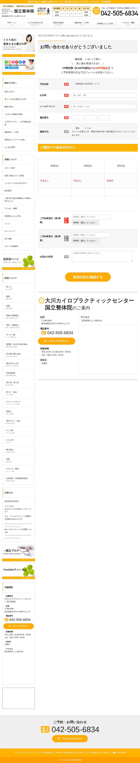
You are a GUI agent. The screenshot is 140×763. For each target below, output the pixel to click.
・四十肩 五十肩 (12, 384)
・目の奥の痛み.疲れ (13, 355)
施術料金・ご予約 (82, 24)
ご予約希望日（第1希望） (50, 220)
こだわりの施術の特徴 (13, 114)
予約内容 (44, 84)
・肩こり (9, 288)
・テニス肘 (10, 431)
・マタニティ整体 (12, 470)
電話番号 (44, 117)
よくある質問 (10, 147)
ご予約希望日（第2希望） (50, 238)
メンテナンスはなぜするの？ (16, 183)
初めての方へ (10, 92)
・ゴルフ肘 (9, 441)
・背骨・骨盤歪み (13, 326)
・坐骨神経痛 (11, 374)
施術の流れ (9, 107)
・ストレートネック (13, 403)
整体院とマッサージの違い (15, 140)
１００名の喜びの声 (35, 24)
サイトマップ (10, 231)
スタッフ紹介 (10, 168)
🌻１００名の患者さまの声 (15, 99)
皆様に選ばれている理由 (14, 176)
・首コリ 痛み (11, 393)
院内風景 (8, 191)
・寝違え (9, 412)
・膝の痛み (10, 451)
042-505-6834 (57, 332)
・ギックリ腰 (11, 336)
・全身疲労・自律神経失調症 (16, 479)
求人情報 (8, 239)
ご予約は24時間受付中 (56, 341)
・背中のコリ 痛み (13, 422)
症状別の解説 (59, 24)
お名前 (43, 95)
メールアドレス (47, 106)
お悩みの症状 (46, 256)
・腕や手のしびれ (12, 364)
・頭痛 (9, 307)
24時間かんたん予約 (105, 24)
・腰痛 (9, 297)
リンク (7, 224)
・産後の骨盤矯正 (12, 316)
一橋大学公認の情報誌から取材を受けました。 (18, 199)
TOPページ (11, 24)
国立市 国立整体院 (75, 760)
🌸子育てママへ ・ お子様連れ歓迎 (18, 123)
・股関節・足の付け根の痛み (16, 345)
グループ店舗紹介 (12, 246)
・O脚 (9, 460)
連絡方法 (44, 131)
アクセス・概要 (128, 24)
